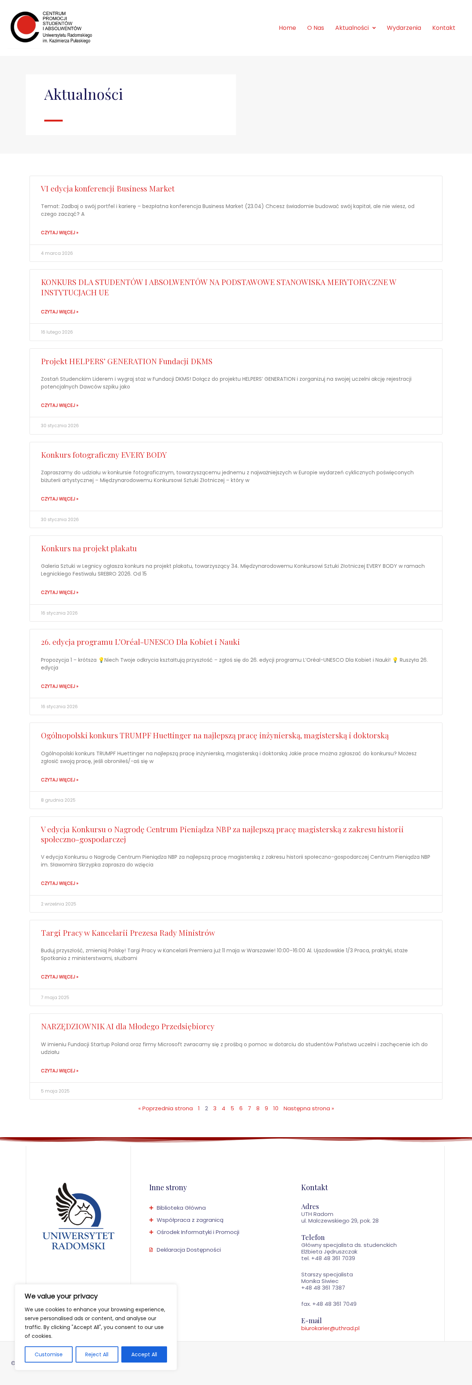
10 (275, 1108)
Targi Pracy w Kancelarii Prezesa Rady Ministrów (128, 932)
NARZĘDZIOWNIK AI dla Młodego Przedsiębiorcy (128, 1026)
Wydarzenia (404, 28)
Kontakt (443, 28)
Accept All (144, 1354)
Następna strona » (309, 1108)
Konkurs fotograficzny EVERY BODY (104, 454)
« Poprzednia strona (165, 1108)
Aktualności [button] (352, 28)
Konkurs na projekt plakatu (89, 548)
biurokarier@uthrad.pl (330, 1328)
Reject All (96, 1354)
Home (287, 28)
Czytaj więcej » (60, 232)
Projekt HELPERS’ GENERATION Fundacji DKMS (126, 361)
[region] (96, 1327)
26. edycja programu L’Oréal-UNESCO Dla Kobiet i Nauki (140, 641)
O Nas (315, 28)
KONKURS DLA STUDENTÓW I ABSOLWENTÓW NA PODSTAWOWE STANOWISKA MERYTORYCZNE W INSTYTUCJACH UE (218, 287)
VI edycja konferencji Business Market (107, 188)
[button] (355, 28)
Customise (49, 1354)
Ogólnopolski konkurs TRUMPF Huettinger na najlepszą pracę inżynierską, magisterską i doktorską (215, 735)
